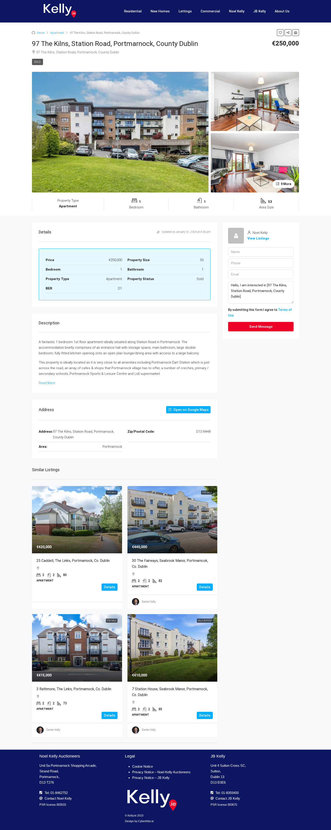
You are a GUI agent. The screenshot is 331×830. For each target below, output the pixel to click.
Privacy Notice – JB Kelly (151, 778)
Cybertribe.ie (146, 821)
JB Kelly (259, 11)
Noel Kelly (236, 11)
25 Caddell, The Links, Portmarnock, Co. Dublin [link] (73, 561)
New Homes (160, 11)
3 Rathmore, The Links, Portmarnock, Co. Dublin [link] (73, 689)
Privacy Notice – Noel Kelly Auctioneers (161, 772)
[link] (77, 520)
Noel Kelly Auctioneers (59, 756)
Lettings (185, 11)
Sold (37, 61)
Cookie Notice (142, 766)
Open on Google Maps (190, 410)
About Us (282, 11)
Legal (130, 756)
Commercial (210, 11)
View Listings (258, 238)
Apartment (57, 32)
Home (40, 32)
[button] (280, 32)
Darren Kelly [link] (149, 601)
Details (109, 587)
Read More (47, 383)
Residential (133, 11)
